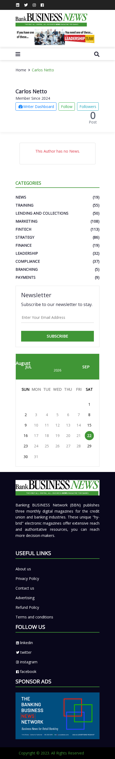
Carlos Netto (43, 69)
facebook (28, 671)
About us (23, 568)
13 (68, 425)
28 (78, 445)
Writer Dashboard (38, 106)
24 (36, 445)
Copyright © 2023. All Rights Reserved (51, 753)
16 (26, 435)
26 (57, 445)
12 (57, 425)
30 (26, 456)
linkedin (26, 642)
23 (26, 445)
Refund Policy (27, 607)
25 (47, 445)
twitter (26, 652)
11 (47, 425)
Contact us (25, 588)
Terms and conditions (34, 616)
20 (68, 435)
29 (89, 445)
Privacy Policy (27, 578)
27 (68, 445)
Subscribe (57, 336)
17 (36, 435)
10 (36, 425)
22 (89, 435)
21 (78, 435)
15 (89, 425)
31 (36, 456)
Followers (87, 106)
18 (47, 435)
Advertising (25, 597)
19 (57, 435)
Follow (66, 106)
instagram (28, 661)
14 (78, 425)
